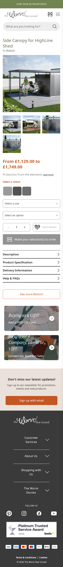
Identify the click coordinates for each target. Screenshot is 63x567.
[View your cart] (50, 14)
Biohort (10, 50)
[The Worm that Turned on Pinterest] (9, 513)
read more (48, 174)
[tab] (31, 254)
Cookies (43, 557)
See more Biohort (31, 294)
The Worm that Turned (35, 562)
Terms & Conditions (26, 557)
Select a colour (11, 181)
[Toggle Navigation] (58, 14)
